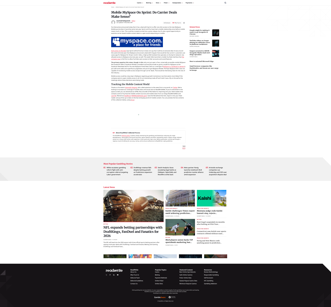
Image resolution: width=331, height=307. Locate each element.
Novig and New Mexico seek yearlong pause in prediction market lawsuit (208, 243)
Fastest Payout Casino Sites (188, 281)
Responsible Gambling (211, 275)
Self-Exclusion (208, 278)
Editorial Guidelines (136, 281)
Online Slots (159, 284)
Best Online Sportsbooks (187, 272)
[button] (225, 3)
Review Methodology (211, 272)
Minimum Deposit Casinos (188, 284)
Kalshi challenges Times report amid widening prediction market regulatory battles (180, 213)
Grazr (132, 100)
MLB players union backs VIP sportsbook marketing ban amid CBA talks (179, 242)
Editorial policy (126, 135)
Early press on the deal (118, 51)
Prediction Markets (171, 208)
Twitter (175, 87)
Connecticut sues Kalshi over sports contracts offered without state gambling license (211, 233)
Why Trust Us (134, 275)
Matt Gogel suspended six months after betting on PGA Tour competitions (211, 224)
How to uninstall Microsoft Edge (202, 61)
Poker (166, 3)
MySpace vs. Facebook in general (174, 66)
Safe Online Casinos (185, 275)
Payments (189, 3)
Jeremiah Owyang (131, 87)
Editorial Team (135, 278)
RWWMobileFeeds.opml (139, 96)
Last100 (113, 96)
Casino (139, 3)
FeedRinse (127, 96)
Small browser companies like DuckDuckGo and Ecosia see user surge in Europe (204, 68)
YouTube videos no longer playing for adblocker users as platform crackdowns (200, 42)
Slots (157, 3)
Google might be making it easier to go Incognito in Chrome (200, 32)
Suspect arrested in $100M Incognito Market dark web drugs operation (200, 52)
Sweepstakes (176, 3)
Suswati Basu (107, 239)
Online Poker (159, 281)
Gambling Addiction (210, 284)
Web (184, 148)
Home (112, 7)
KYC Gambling (208, 281)
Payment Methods (161, 278)
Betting (148, 3)
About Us (133, 272)
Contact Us (134, 284)
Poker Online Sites (185, 278)
